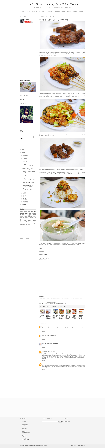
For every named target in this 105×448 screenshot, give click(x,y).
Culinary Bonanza (25, 424)
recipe (34, 219)
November (25, 156)
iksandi (25, 446)
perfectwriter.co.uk (45, 328)
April (23, 198)
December (25, 155)
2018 (23, 149)
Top (84, 445)
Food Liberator (24, 429)
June (24, 195)
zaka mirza (44, 363)
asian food (46, 303)
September (25, 159)
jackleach (44, 351)
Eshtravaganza (24, 428)
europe (22, 214)
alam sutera (30, 211)
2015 (23, 153)
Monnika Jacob (45, 343)
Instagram (50, 298)
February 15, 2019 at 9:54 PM (52, 335)
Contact (81, 11)
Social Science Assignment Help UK (70, 353)
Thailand (25, 211)
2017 (23, 150)
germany (34, 214)
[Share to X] (53, 302)
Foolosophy (24, 431)
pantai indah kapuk (24, 219)
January (24, 202)
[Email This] (51, 302)
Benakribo (23, 422)
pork (66, 303)
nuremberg (31, 217)
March (24, 199)
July (23, 193)
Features (75, 11)
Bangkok (21, 211)
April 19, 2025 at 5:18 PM (52, 351)
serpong (34, 220)
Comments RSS (80, 445)
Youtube (41, 298)
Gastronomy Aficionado (26, 432)
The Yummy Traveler (25, 439)
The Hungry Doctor (25, 438)
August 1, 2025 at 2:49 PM (52, 363)
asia (43, 303)
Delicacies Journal (25, 425)
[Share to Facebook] (55, 302)
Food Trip (42, 11)
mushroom (22, 217)
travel (30, 223)
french (26, 214)
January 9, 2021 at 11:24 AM (54, 343)
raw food (30, 219)
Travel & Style (35, 11)
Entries (75, 445)
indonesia (58, 303)
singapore (22, 221)
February (24, 201)
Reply (44, 331)
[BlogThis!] (52, 302)
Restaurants (49, 11)
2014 (23, 204)
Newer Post (40, 392)
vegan (34, 223)
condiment (34, 213)
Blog (21, 130)
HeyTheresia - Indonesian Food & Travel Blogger (52, 5)
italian (26, 216)
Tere (45, 302)
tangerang (22, 223)
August (24, 161)
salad (21, 220)
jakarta (63, 303)
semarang (29, 220)
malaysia (34, 216)
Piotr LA (44, 335)
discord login (65, 365)
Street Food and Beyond (60, 11)
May (23, 196)
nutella (35, 217)
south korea (27, 221)
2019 (23, 147)
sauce (25, 220)
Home (23, 11)
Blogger (33, 446)
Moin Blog (23, 435)
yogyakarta (27, 224)
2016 (23, 152)
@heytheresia (57, 298)
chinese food (53, 303)
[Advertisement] (28, 265)
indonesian (22, 216)
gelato (30, 214)
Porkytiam (45, 254)
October (24, 158)
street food (33, 221)
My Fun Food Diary (25, 436)
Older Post (84, 392)
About (28, 11)
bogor (30, 213)
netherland (26, 217)
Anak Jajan (24, 421)
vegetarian (22, 224)
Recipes (69, 11)
